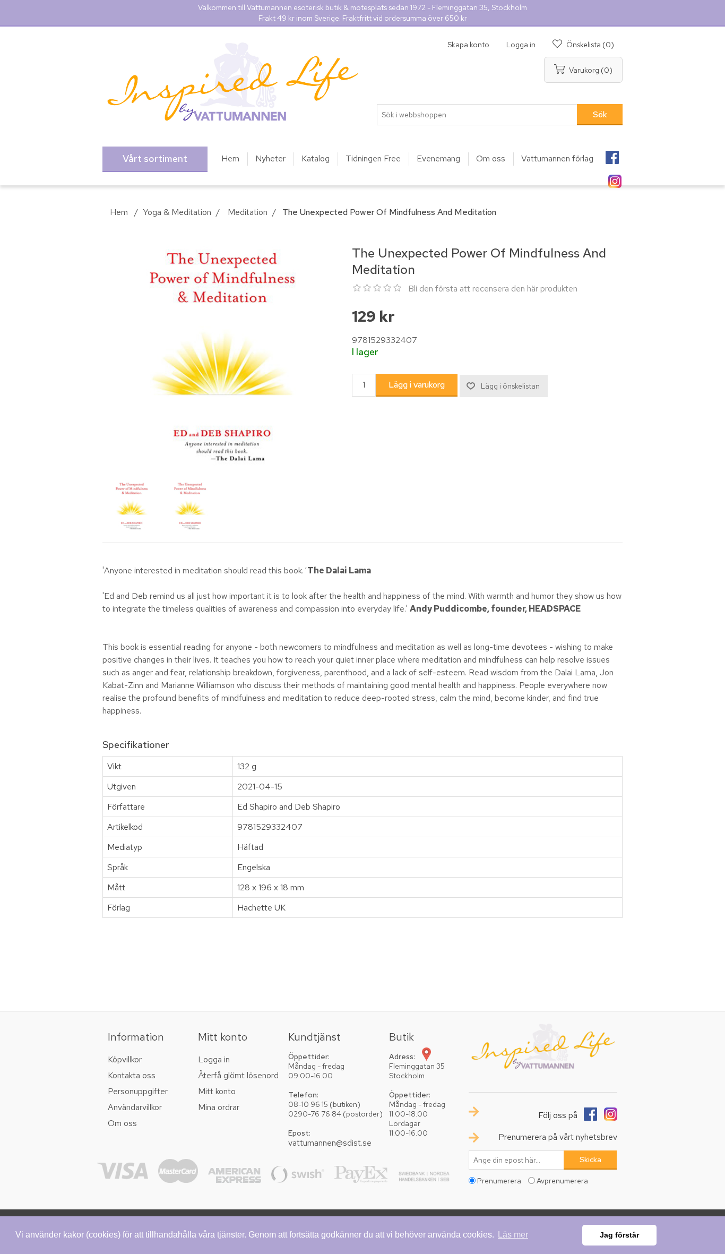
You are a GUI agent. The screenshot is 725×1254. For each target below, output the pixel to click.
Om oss (122, 1123)
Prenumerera (499, 1181)
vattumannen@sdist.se (330, 1142)
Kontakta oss (132, 1075)
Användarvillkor (135, 1107)
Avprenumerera (562, 1181)
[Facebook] (612, 154)
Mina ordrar (218, 1107)
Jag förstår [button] (619, 1235)
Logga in (521, 44)
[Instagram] (615, 177)
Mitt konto (217, 1091)
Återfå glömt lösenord (238, 1075)
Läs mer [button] (513, 1234)
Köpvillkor (125, 1059)
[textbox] (477, 114)
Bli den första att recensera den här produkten (492, 288)
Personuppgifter (138, 1091)
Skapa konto (468, 44)
